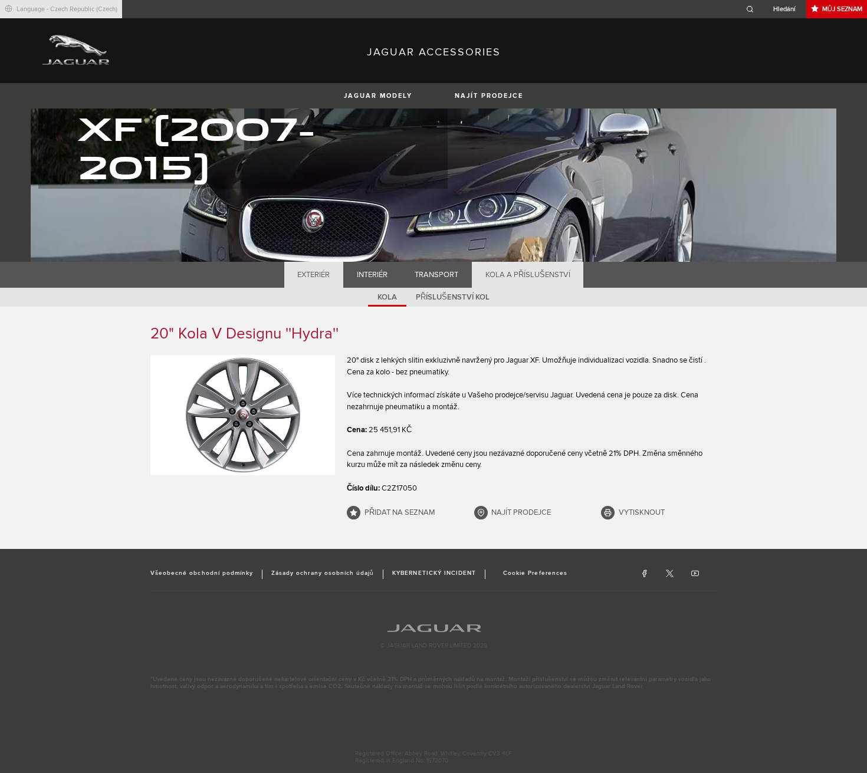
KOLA (387, 297)
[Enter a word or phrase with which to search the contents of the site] (774, 9)
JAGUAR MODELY (378, 96)
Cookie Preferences (535, 573)
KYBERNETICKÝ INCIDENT (434, 573)
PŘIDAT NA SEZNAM (399, 512)
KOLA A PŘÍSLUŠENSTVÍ (527, 274)
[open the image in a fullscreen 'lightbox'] (242, 415)
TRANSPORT (436, 274)
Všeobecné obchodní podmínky (201, 573)
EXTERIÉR (313, 274)
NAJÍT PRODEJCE (489, 96)
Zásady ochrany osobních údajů (322, 573)
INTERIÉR (372, 274)
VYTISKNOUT (642, 512)
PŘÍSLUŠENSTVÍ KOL (453, 297)
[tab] (313, 275)
